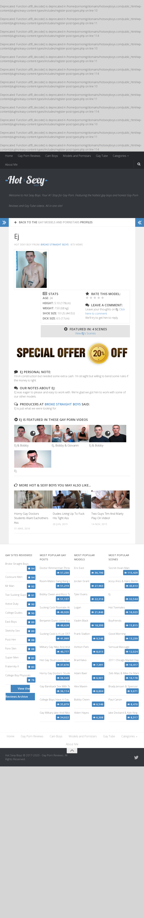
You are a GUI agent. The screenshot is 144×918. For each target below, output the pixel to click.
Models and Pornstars (77, 156)
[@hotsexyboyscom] (136, 757)
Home (9, 156)
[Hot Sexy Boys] (26, 181)
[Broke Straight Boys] (72, 365)
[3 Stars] (95, 297)
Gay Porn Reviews (29, 156)
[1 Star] (87, 297)
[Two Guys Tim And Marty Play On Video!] (110, 499)
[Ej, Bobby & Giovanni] (70, 433)
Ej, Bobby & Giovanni (65, 445)
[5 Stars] (102, 297)
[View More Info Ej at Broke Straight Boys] (31, 269)
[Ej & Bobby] (32, 433)
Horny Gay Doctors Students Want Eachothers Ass (31, 518)
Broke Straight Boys (55, 244)
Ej (15, 471)
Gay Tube (102, 156)
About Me (11, 164)
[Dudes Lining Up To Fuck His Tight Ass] (72, 499)
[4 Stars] (98, 297)
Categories (119, 156)
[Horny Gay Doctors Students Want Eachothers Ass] (33, 499)
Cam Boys (51, 156)
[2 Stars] (91, 297)
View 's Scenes (85, 333)
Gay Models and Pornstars (59, 222)
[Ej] (32, 459)
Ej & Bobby (21, 445)
